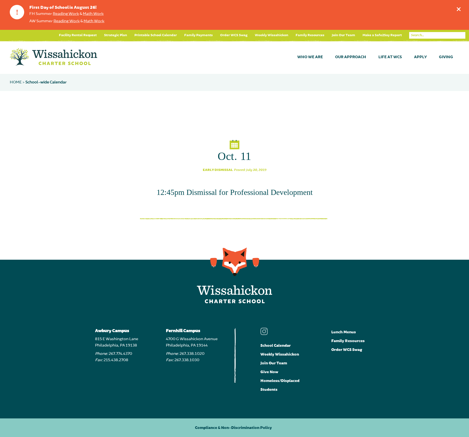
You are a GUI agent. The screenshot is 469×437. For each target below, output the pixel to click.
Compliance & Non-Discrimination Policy (233, 428)
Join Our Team (343, 35)
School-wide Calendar (46, 82)
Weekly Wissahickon (271, 35)
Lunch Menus (343, 332)
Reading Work (66, 14)
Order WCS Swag (233, 35)
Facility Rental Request (78, 35)
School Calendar (275, 345)
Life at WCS (390, 57)
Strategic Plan (115, 35)
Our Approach (350, 57)
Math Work (93, 14)
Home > (17, 82)
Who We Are (310, 57)
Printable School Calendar (155, 35)
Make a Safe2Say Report (382, 35)
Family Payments (198, 35)
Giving (446, 57)
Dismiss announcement (458, 9)
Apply (420, 57)
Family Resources (310, 35)
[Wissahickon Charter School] (53, 57)
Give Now (269, 372)
